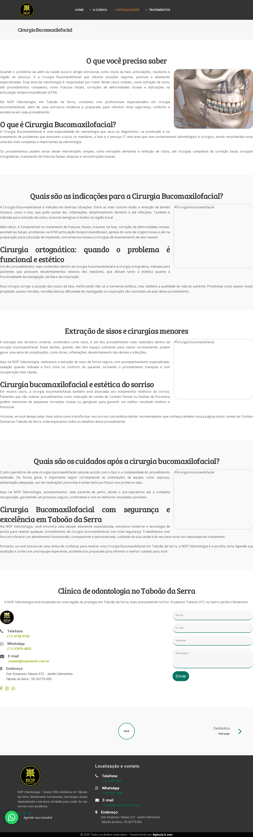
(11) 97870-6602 (19, 649)
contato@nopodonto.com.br (28, 661)
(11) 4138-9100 (18, 636)
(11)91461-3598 (112, 793)
